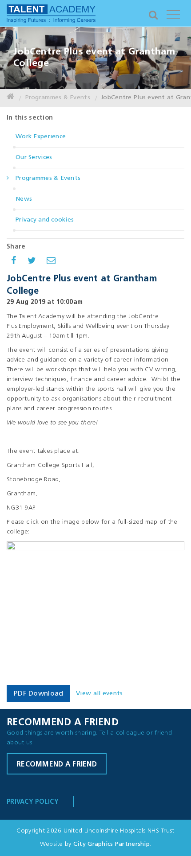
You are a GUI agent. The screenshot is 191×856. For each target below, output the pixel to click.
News (24, 199)
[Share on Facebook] (14, 262)
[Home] (10, 98)
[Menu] (173, 13)
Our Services (34, 157)
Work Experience (41, 136)
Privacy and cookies (45, 220)
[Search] (153, 13)
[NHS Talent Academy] (51, 15)
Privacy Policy (33, 802)
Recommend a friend (56, 764)
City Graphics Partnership (111, 844)
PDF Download (38, 693)
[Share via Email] (51, 262)
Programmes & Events (57, 97)
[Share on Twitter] (31, 262)
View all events (99, 693)
